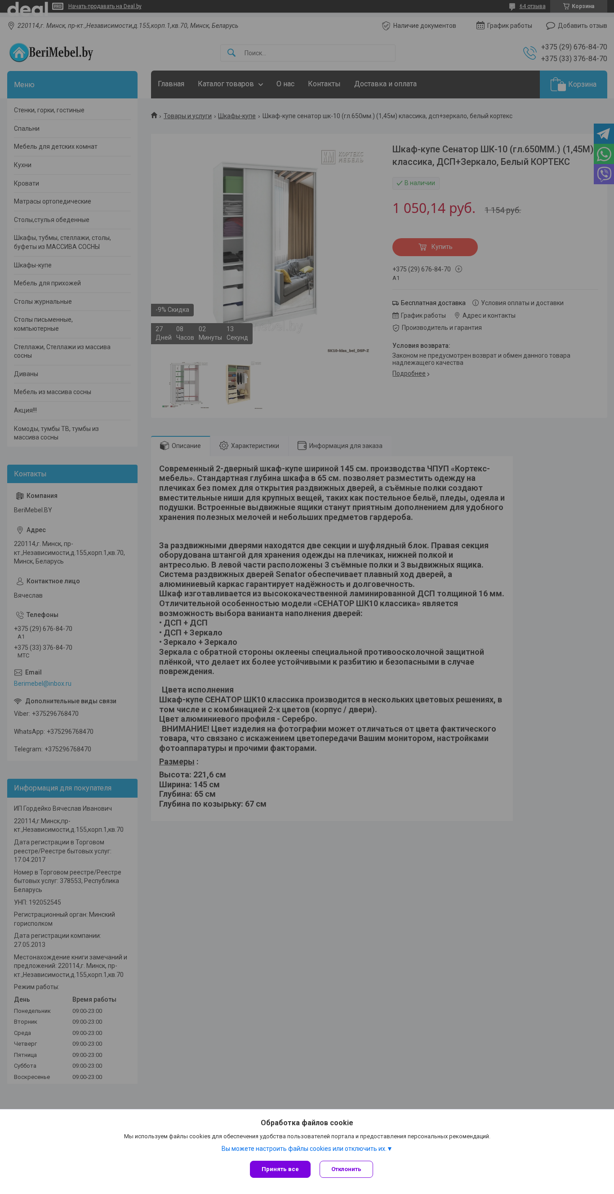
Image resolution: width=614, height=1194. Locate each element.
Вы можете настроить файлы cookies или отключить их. (304, 1148)
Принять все (280, 1169)
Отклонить (346, 1169)
